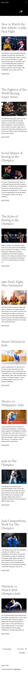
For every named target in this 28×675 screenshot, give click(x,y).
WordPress (17, 669)
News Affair (5, 2)
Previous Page (6, 649)
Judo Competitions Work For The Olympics (13, 524)
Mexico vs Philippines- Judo (12, 403)
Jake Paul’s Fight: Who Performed (12, 283)
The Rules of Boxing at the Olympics (10, 220)
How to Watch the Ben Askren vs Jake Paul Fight (13, 27)
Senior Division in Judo (13, 343)
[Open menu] (26, 2)
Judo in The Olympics (9, 463)
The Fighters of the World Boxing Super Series (14, 93)
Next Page (23, 652)
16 (26, 649)
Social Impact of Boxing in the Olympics (12, 156)
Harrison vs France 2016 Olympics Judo (10, 589)
